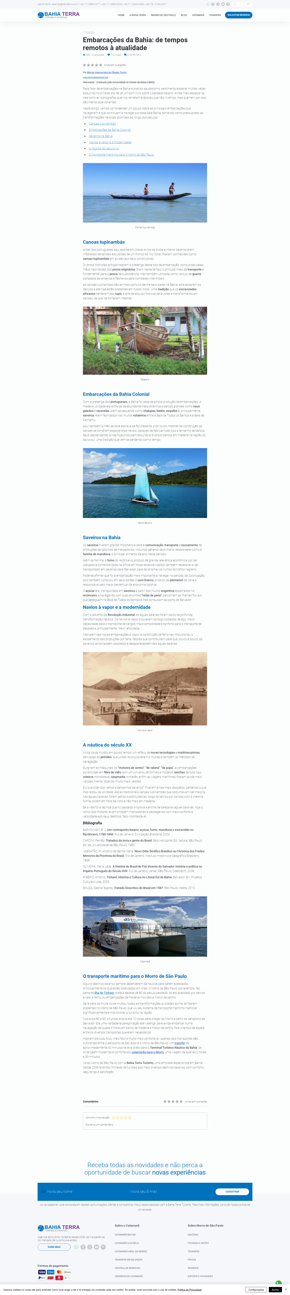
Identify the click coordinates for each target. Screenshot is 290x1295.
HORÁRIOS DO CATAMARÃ (129, 1276)
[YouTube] (223, 4)
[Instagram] (218, 4)
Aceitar (275, 1289)
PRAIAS (192, 1259)
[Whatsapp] (208, 4)
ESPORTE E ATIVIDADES (200, 1276)
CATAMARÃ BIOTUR (125, 1234)
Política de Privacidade (190, 1289)
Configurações (256, 1289)
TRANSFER (193, 1251)
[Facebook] (213, 4)
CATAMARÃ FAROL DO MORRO (131, 1251)
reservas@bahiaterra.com (65, 4)
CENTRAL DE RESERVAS (127, 1268)
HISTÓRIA (193, 1234)
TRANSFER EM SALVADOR (128, 1259)
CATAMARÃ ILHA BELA (127, 1243)
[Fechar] (286, 1289)
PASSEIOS (193, 1268)
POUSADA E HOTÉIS (198, 1243)
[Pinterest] (228, 4)
